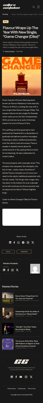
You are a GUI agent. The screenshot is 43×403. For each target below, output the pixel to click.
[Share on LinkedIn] (10, 242)
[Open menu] (38, 7)
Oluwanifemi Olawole (20, 348)
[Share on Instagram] (28, 242)
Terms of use (31, 388)
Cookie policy (22, 388)
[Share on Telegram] (23, 242)
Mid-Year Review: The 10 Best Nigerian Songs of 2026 (20, 14)
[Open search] (33, 7)
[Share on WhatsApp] (18, 242)
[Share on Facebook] (14, 242)
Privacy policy (12, 388)
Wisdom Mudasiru (10, 51)
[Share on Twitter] (33, 242)
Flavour (34, 143)
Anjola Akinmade (19, 316)
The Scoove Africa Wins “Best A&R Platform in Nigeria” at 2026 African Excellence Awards (27, 343)
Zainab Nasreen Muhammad (22, 300)
